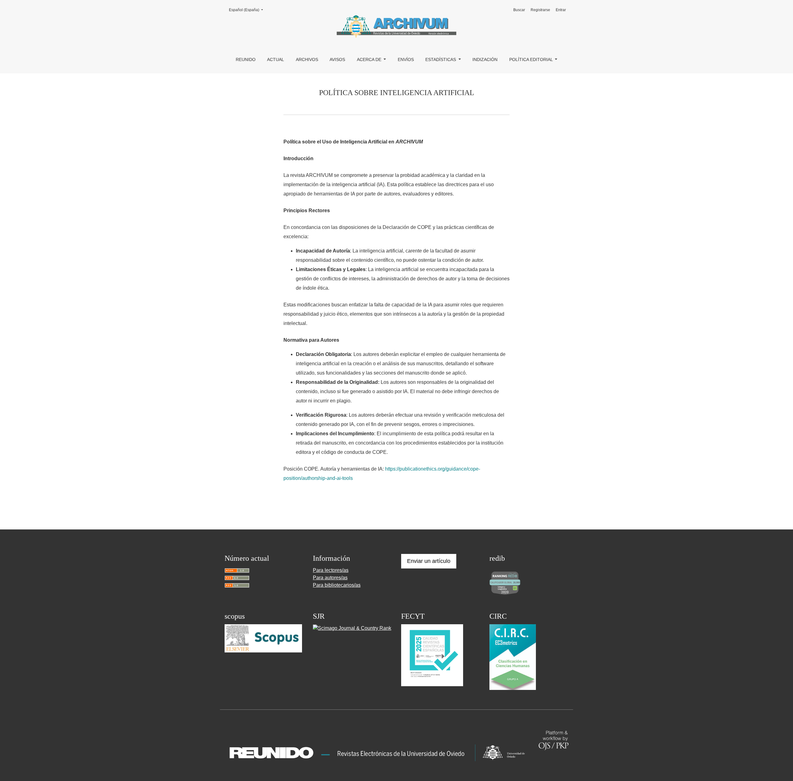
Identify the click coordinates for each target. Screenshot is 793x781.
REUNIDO (246, 59)
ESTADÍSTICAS (441, 59)
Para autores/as (330, 577)
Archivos (307, 59)
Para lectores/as (330, 570)
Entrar (561, 10)
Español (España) (248, 9)
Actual (275, 59)
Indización (484, 59)
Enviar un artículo (428, 561)
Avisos (337, 59)
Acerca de (370, 59)
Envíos (406, 59)
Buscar (519, 10)
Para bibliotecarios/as (337, 585)
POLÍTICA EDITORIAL (531, 59)
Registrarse (540, 10)
